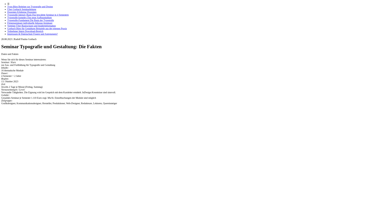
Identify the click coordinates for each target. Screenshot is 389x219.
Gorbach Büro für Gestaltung (37, 28)
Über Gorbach (21, 9)
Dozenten (21, 12)
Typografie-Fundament (30, 20)
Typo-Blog (30, 6)
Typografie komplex (29, 17)
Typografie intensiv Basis (38, 15)
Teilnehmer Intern (25, 31)
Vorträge (31, 25)
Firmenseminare (29, 23)
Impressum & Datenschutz (32, 34)
